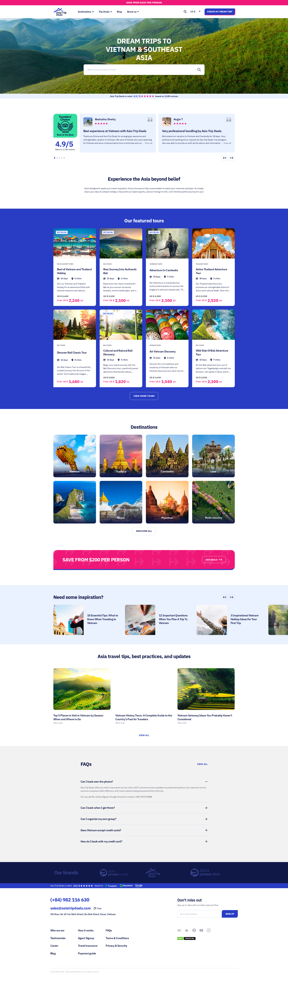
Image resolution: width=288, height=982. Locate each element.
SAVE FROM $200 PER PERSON (144, 2)
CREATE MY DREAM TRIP (219, 11)
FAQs (109, 930)
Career (54, 945)
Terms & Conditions (117, 938)
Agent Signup (86, 938)
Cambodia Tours (156, 264)
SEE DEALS (211, 559)
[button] (232, 158)
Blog (53, 953)
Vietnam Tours (155, 345)
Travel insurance (87, 945)
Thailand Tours (202, 264)
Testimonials (57, 938)
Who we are (57, 930)
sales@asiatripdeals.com (70, 908)
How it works (86, 930)
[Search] (199, 69)
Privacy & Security (116, 945)
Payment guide (87, 953)
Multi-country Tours (65, 264)
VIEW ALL (144, 735)
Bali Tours (107, 264)
